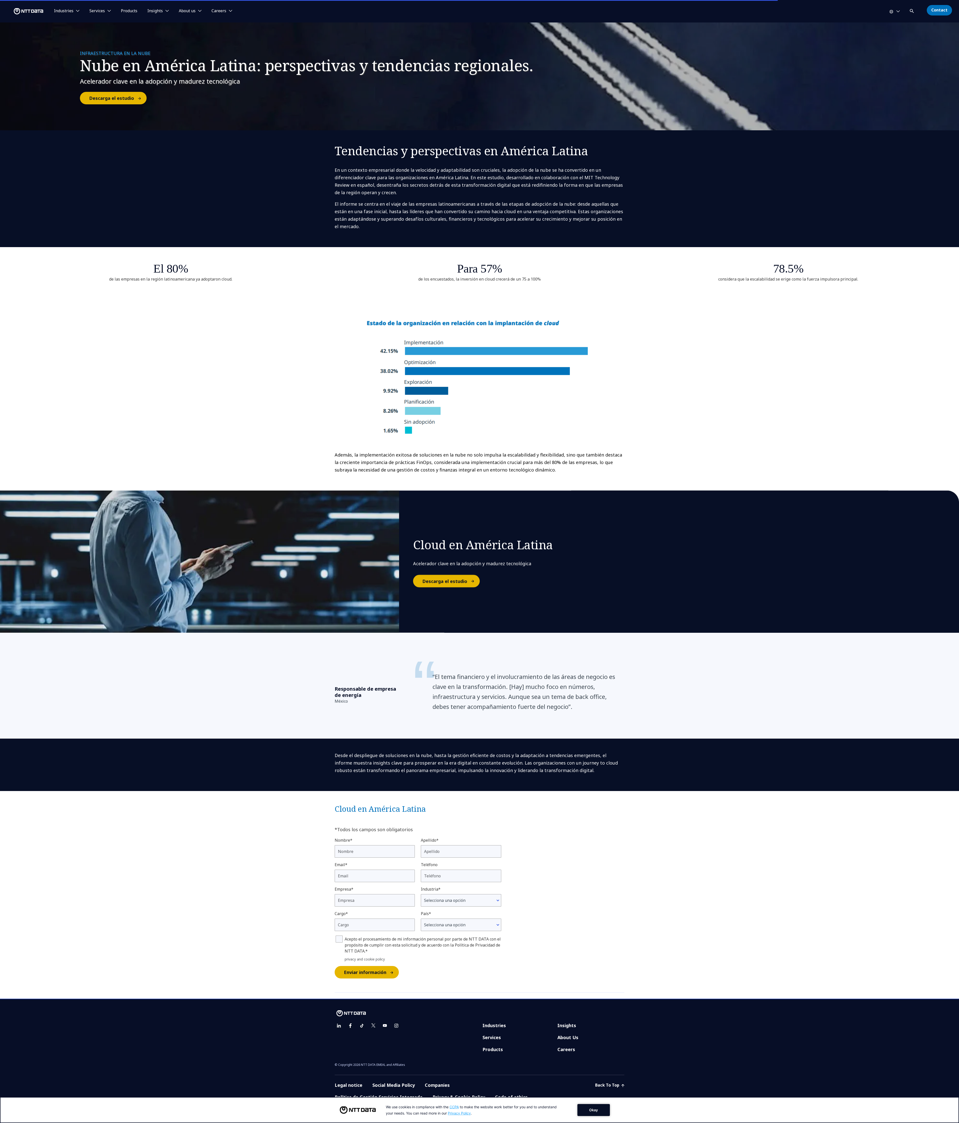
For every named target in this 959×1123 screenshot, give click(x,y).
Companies (437, 1085)
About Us (567, 1037)
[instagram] (396, 1025)
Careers (566, 1049)
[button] (912, 10)
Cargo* (341, 913)
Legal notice (348, 1085)
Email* (341, 864)
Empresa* (344, 889)
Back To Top (607, 1085)
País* (426, 913)
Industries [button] (63, 10)
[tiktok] (362, 1025)
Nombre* (343, 840)
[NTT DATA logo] (22, 11)
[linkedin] (339, 1025)
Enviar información (365, 972)
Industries (494, 1025)
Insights (566, 1025)
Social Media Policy (393, 1085)
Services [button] (97, 10)
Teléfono (429, 864)
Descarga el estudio (111, 98)
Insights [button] (155, 10)
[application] (479, 1110)
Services (491, 1037)
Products (129, 10)
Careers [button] (219, 10)
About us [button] (187, 10)
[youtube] (385, 1025)
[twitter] (373, 1025)
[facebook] (350, 1025)
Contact (939, 10)
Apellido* (430, 840)
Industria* (431, 889)
